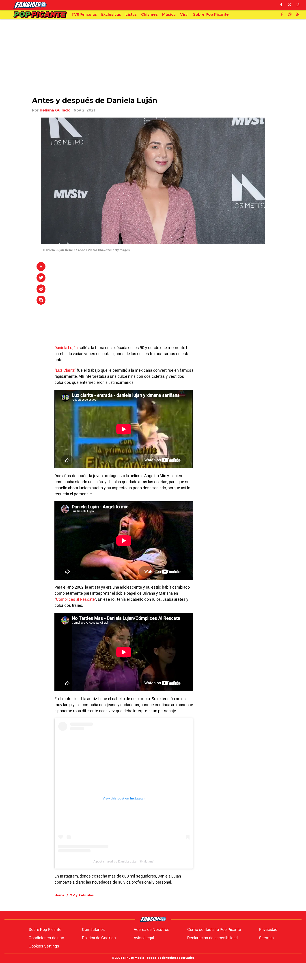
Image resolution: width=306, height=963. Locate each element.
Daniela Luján (66, 347)
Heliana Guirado (55, 110)
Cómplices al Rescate (75, 599)
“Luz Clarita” (65, 370)
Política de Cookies (99, 937)
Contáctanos (93, 929)
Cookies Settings (44, 946)
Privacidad (268, 929)
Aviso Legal (144, 937)
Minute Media (133, 957)
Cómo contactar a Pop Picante (214, 929)
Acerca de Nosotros (151, 929)
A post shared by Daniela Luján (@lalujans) (124, 861)
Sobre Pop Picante (45, 929)
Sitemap (266, 937)
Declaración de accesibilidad (212, 937)
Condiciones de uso (46, 937)
